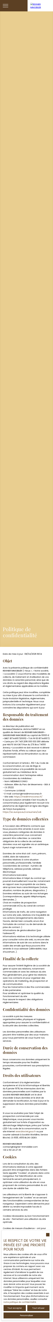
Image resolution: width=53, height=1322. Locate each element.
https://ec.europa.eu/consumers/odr (22, 812)
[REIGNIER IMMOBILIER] (40, 5)
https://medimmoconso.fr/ (28, 796)
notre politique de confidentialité (20, 1302)
